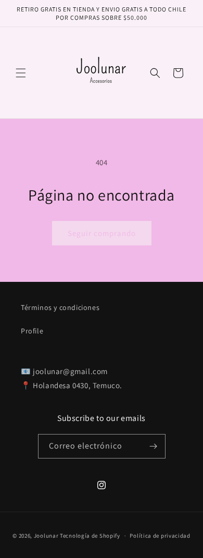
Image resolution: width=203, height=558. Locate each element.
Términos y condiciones (60, 307)
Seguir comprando (102, 233)
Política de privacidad (160, 535)
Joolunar (46, 535)
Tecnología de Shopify (90, 535)
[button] (20, 72)
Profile (32, 331)
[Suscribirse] (153, 446)
